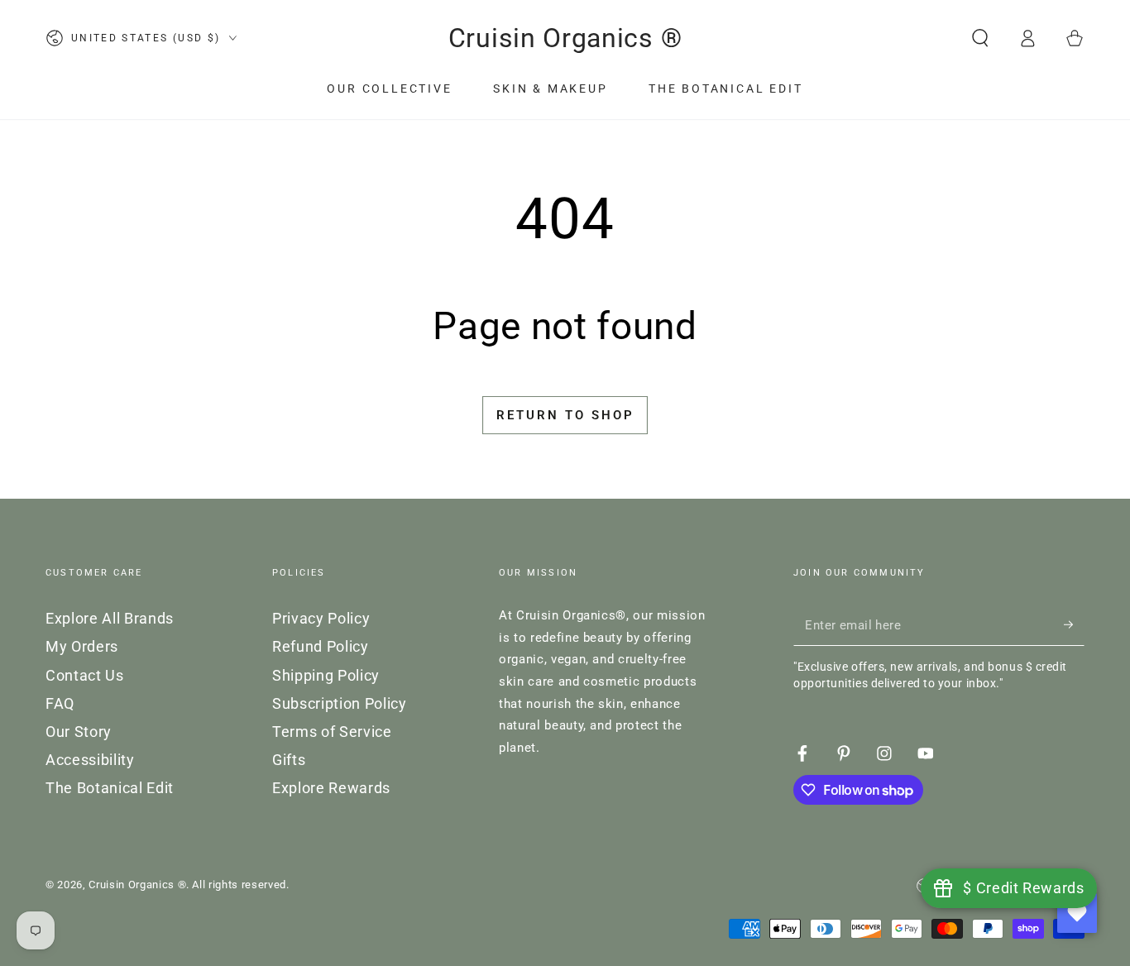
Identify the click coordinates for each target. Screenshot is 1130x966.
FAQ (59, 704)
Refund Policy (320, 646)
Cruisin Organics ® (137, 884)
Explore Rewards (331, 788)
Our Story (78, 732)
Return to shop (565, 415)
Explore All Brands (109, 618)
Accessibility (90, 760)
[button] (979, 38)
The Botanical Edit (109, 788)
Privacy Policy (321, 618)
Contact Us (84, 675)
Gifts (288, 760)
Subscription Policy (339, 704)
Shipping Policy (326, 675)
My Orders (81, 646)
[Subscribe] (1074, 624)
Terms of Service (332, 732)
